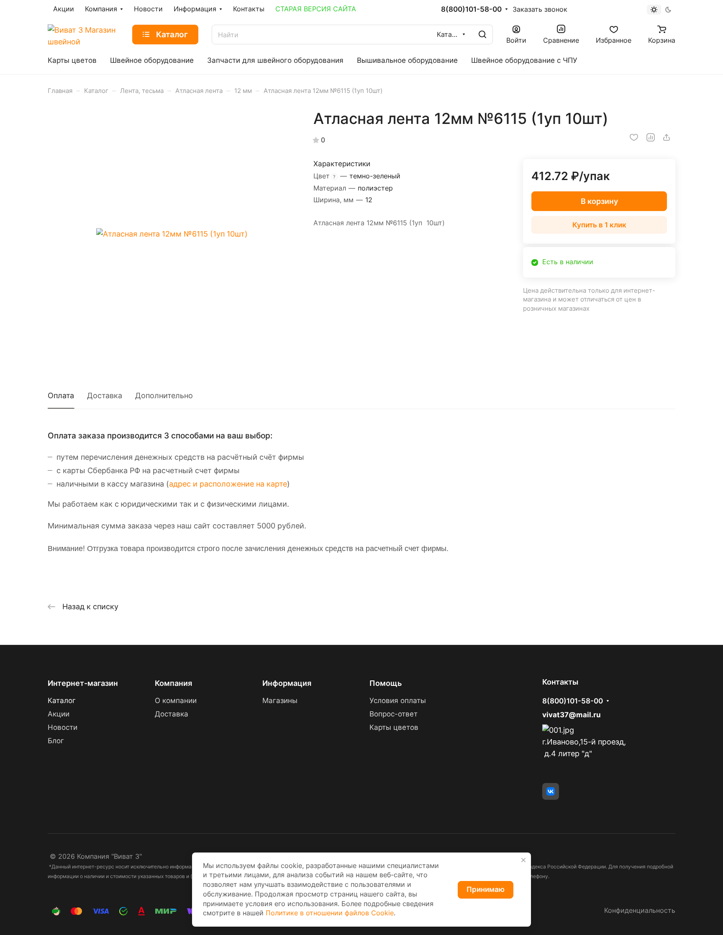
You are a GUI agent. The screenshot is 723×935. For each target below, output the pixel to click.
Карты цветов (393, 727)
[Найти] (482, 34)
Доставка (104, 395)
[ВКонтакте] (550, 791)
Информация (286, 683)
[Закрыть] (523, 860)
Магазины (279, 700)
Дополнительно (164, 395)
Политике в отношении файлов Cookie (330, 913)
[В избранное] (634, 137)
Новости (62, 727)
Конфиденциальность (639, 910)
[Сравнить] (650, 137)
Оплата (61, 395)
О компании (176, 700)
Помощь (385, 683)
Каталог (62, 700)
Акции (58, 714)
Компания (173, 683)
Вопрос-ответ (393, 714)
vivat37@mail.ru (571, 715)
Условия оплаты (397, 700)
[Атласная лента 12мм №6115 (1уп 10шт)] (172, 234)
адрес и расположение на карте (228, 483)
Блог (56, 741)
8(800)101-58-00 (471, 9)
